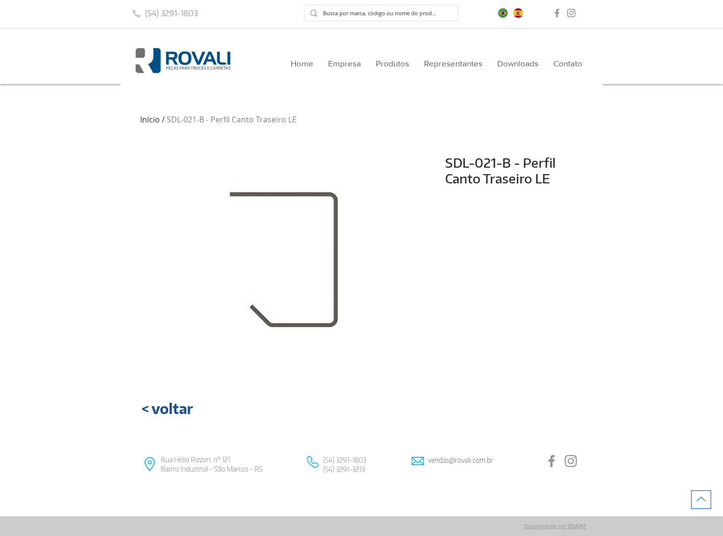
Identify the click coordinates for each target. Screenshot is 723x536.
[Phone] (136, 13)
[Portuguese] (503, 13)
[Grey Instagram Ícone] (571, 13)
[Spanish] (518, 13)
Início (150, 119)
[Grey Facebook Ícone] (557, 13)
